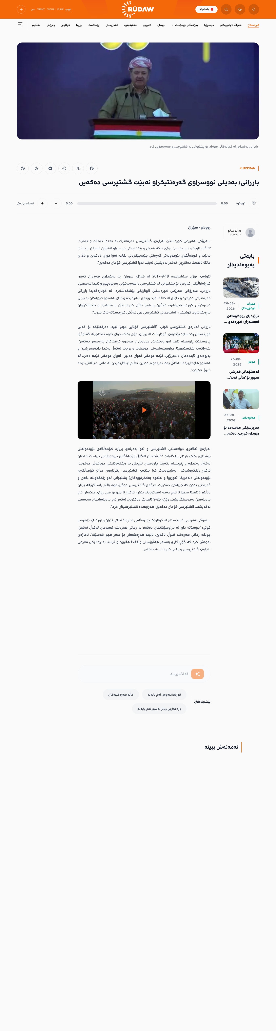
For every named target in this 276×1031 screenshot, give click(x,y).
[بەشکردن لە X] (78, 168)
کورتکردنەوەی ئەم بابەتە (164, 694)
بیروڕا (79, 25)
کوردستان (253, 25)
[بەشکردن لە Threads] (36, 168)
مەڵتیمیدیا (34, 25)
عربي (33, 9)
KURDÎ (60, 9)
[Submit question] (197, 674)
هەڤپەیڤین (130, 25)
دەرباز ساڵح (234, 231)
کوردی (68, 9)
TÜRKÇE (41, 9)
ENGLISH (51, 9)
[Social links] (21, 9)
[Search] (226, 9)
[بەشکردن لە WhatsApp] (64, 168)
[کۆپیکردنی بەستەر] (23, 168)
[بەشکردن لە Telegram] (50, 168)
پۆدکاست (93, 25)
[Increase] (42, 203)
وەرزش (51, 25)
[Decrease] (56, 203)
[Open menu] (20, 25)
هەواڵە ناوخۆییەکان (230, 25)
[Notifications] (254, 9)
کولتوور (65, 25)
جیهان (160, 25)
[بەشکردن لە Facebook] (92, 168)
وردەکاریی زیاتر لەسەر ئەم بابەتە (159, 708)
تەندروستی (112, 25)
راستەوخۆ (204, 9)
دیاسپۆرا (209, 25)
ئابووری (147, 25)
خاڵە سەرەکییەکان (120, 694)
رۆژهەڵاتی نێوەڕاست (186, 25)
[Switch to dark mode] (240, 9)
